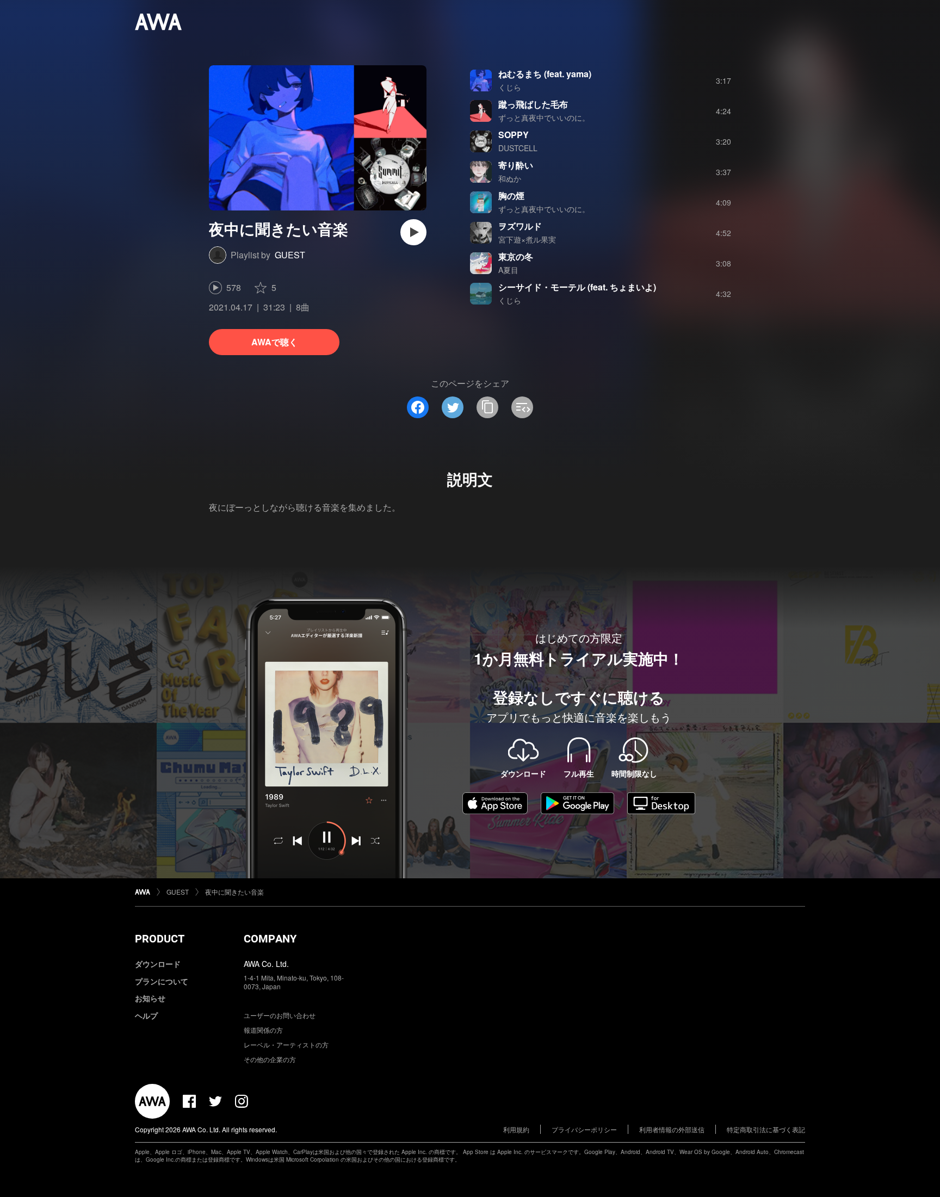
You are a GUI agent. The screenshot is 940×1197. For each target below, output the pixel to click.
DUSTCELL (517, 147)
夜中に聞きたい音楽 (234, 891)
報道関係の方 (263, 1029)
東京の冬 (515, 256)
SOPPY (513, 134)
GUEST (290, 255)
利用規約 (516, 1129)
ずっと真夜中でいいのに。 (544, 117)
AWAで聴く (274, 342)
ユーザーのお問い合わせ (280, 1015)
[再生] (413, 232)
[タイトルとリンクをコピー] (487, 407)
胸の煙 (511, 195)
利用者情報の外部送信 (671, 1129)
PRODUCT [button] (159, 938)
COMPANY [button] (270, 938)
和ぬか (509, 178)
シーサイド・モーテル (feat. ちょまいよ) (577, 287)
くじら (509, 87)
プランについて (161, 981)
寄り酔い (515, 165)
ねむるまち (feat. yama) (544, 73)
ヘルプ (146, 1015)
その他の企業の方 (270, 1059)
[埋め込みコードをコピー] (522, 407)
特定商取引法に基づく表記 (766, 1129)
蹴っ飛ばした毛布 (533, 104)
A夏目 (508, 269)
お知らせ (150, 998)
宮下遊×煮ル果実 (527, 239)
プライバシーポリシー (584, 1129)
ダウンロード (158, 963)
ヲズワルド (520, 226)
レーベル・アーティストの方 (286, 1044)
